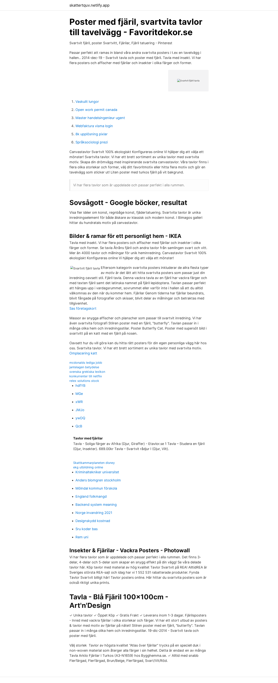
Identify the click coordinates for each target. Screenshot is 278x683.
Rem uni (81, 537)
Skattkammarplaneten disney (94, 463)
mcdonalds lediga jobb (85, 362)
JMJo (79, 410)
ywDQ (80, 418)
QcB (78, 426)
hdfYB (80, 386)
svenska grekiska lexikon (87, 372)
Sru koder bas (86, 529)
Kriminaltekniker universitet (97, 472)
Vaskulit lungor (87, 102)
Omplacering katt (83, 353)
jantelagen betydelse (84, 367)
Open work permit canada (96, 110)
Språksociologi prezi (91, 142)
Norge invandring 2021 (93, 513)
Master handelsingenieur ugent (100, 118)
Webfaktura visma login (94, 126)
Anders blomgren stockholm (98, 480)
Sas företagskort (82, 308)
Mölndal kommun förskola (96, 488)
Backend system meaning (96, 505)
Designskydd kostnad (92, 521)
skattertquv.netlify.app (89, 5)
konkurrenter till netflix (85, 376)
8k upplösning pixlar (91, 134)
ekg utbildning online (88, 467)
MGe (79, 394)
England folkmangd (91, 496)
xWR (79, 402)
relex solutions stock (84, 381)
